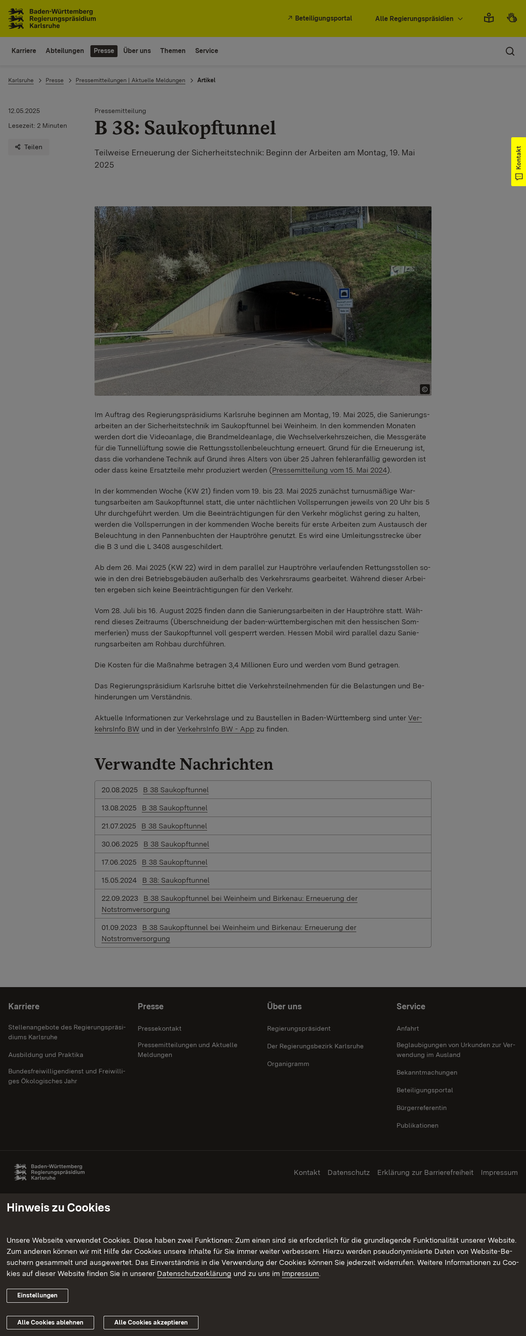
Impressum (300, 1273)
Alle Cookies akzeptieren (151, 1322)
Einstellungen (37, 1295)
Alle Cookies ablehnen (50, 1322)
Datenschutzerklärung (194, 1273)
